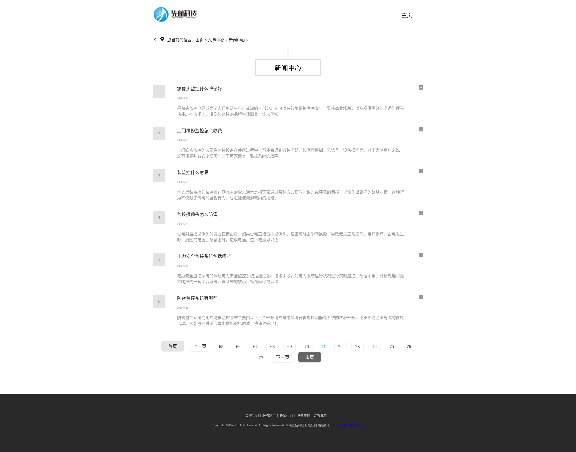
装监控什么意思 (193, 172)
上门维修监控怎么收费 (199, 130)
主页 (406, 15)
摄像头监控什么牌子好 (199, 88)
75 (391, 346)
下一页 (282, 357)
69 (289, 346)
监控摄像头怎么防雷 (197, 214)
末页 (309, 357)
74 (374, 346)
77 (261, 357)
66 (238, 346)
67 (255, 346)
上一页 (199, 346)
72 (340, 346)
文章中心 (216, 40)
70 (306, 346)
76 (409, 346)
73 (357, 346)
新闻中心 (237, 40)
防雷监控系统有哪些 (197, 298)
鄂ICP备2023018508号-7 (347, 425)
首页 (172, 346)
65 (221, 346)
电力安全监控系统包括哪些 (204, 256)
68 (272, 346)
